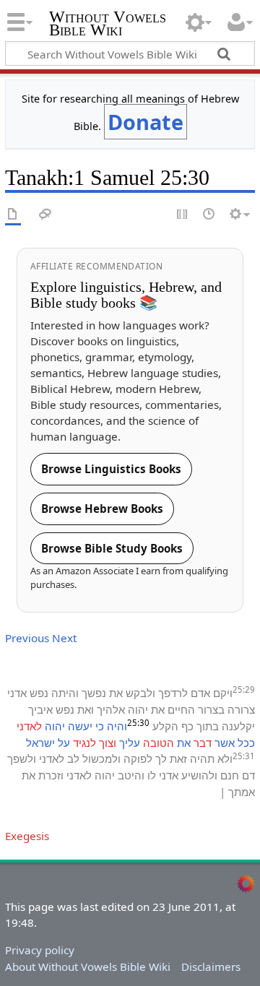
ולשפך (21, 758)
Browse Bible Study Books (112, 548)
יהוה (138, 709)
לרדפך (173, 693)
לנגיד (84, 742)
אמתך (241, 791)
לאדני (29, 726)
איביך (40, 709)
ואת (85, 709)
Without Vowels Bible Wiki (107, 25)
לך (161, 758)
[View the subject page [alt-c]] (13, 215)
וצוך (107, 742)
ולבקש (140, 693)
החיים (181, 709)
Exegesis (27, 836)
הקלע (165, 726)
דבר (203, 742)
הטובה (158, 742)
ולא (225, 758)
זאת (178, 758)
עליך (129, 742)
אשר (224, 742)
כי (99, 726)
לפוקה (138, 758)
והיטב (131, 775)
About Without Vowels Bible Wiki (87, 966)
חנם (229, 775)
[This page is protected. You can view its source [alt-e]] (183, 215)
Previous (27, 638)
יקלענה (238, 726)
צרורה (241, 709)
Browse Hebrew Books (102, 508)
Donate (145, 122)
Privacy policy (39, 950)
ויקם (223, 693)
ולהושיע (199, 775)
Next (64, 638)
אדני (17, 693)
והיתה (65, 693)
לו (151, 775)
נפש (39, 693)
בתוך (207, 726)
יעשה (80, 726)
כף (187, 726)
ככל (246, 742)
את (116, 693)
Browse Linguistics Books (111, 469)
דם (248, 775)
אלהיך (111, 709)
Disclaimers (210, 966)
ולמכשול (101, 758)
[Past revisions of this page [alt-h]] (209, 215)
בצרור (211, 709)
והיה (117, 726)
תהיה (202, 758)
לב (73, 758)
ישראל (40, 742)
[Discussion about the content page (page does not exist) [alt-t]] (45, 215)
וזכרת (51, 775)
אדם (200, 693)
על (64, 742)
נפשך (94, 693)
